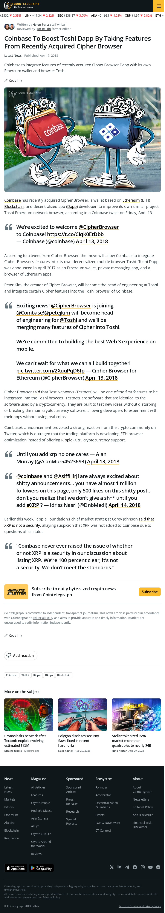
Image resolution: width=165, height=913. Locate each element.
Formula (101, 787)
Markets (9, 799)
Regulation (11, 838)
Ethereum (131, 200)
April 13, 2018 (92, 241)
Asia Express (39, 818)
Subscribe (150, 591)
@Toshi (68, 319)
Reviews (36, 854)
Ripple (66, 439)
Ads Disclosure (143, 815)
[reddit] (158, 868)
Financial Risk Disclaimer (142, 825)
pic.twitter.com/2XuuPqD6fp (50, 370)
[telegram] (127, 868)
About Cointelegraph (142, 789)
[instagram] (142, 868)
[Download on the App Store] (15, 868)
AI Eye (35, 826)
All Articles (38, 787)
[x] (111, 868)
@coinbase (29, 476)
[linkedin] (119, 868)
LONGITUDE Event (108, 823)
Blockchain (14, 206)
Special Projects (71, 821)
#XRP (33, 504)
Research (72, 811)
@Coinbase (29, 312)
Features (37, 795)
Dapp (72, 206)
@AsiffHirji (66, 476)
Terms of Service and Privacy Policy (140, 906)
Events (100, 815)
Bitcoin (9, 807)
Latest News (13, 55)
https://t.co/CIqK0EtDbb (75, 234)
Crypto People (40, 803)
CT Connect (103, 830)
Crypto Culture (41, 834)
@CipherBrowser (99, 226)
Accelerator (103, 795)
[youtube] (150, 868)
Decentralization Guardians (107, 805)
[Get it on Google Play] (41, 868)
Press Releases (72, 801)
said (36, 391)
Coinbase (12, 200)
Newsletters (141, 799)
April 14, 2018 (124, 504)
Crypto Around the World (41, 844)
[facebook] (135, 868)
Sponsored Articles (73, 789)
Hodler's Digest (41, 811)
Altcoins (9, 823)
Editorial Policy (43, 618)
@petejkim (57, 312)
